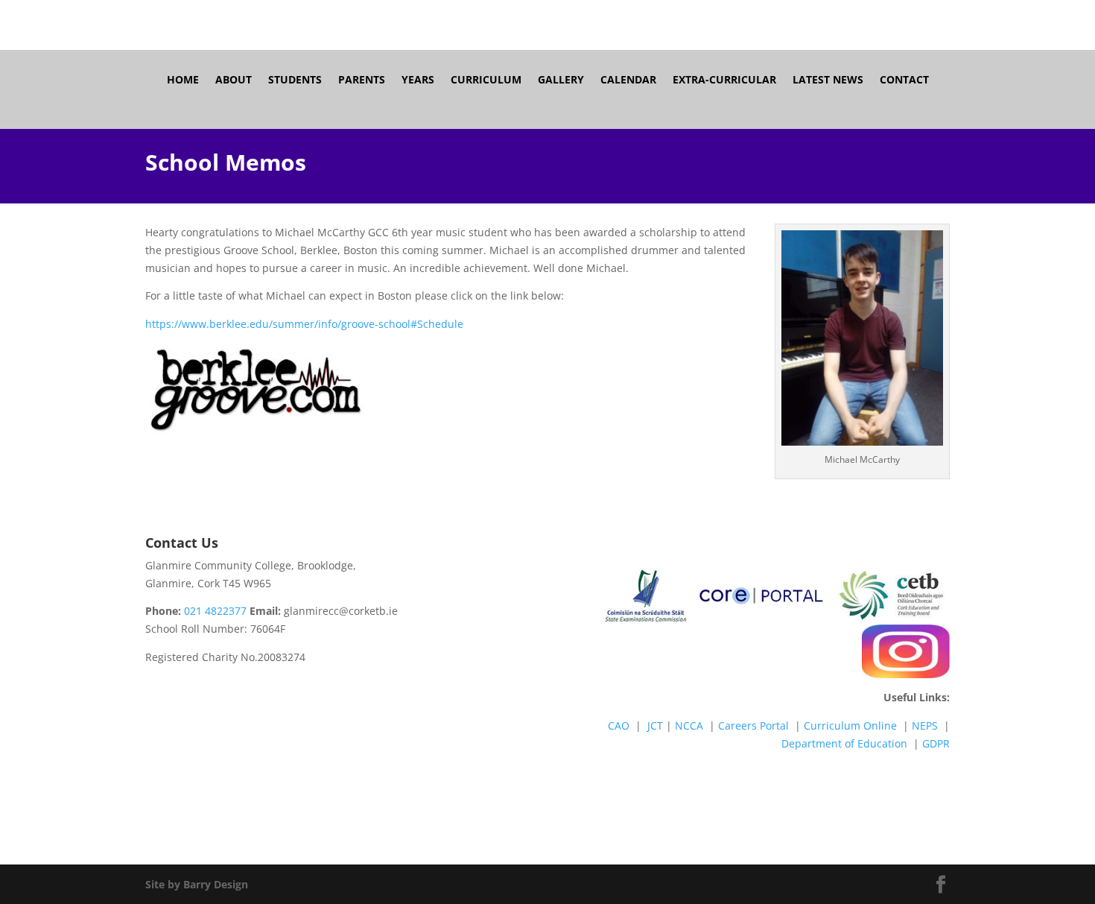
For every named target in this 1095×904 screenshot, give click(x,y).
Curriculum (486, 80)
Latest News (828, 80)
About (233, 80)
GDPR (936, 743)
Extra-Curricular (724, 80)
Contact (904, 80)
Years (418, 80)
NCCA (689, 725)
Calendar (628, 80)
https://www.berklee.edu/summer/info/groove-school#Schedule (304, 324)
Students (295, 80)
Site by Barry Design (196, 884)
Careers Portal (753, 725)
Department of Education (844, 743)
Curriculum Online (850, 725)
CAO (618, 725)
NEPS (925, 725)
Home (183, 80)
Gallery (561, 80)
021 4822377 (215, 611)
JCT (655, 725)
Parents (361, 80)
